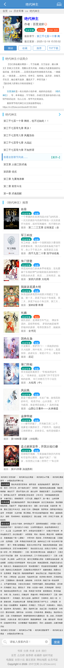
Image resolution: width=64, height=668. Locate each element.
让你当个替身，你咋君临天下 (22, 523)
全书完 (32, 330)
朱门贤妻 (26, 261)
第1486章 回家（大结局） (25, 438)
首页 (5, 11)
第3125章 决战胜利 (21, 469)
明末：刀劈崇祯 (10, 577)
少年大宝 (39, 495)
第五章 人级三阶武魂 (15, 164)
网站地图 (42, 659)
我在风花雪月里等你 (19, 484)
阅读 (10, 48)
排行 (44, 650)
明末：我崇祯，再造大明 (44, 534)
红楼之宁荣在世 (53, 530)
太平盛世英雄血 (10, 584)
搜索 (57, 642)
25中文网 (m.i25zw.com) (42, 664)
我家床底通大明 (31, 287)
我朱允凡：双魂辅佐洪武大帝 (15, 566)
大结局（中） (35, 382)
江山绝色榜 (17, 530)
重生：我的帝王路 (30, 608)
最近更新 (31, 659)
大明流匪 (9, 513)
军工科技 (26, 235)
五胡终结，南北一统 (49, 598)
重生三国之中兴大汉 (12, 509)
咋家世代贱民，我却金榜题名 (43, 584)
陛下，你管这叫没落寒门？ (34, 530)
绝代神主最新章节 (42, 630)
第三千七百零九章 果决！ (18, 128)
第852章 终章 (35, 305)
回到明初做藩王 (42, 523)
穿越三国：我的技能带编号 (23, 573)
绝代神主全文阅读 (26, 477)
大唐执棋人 (51, 605)
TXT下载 (53, 48)
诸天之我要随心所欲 (35, 559)
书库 (19, 650)
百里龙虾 (38, 24)
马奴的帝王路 (32, 577)
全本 (38, 650)
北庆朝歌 (9, 541)
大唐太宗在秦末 (24, 584)
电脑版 (10, 659)
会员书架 (53, 659)
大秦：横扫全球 (49, 619)
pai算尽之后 (21, 559)
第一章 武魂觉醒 (13, 193)
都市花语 (32, 484)
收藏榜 (38, 655)
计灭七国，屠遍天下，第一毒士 (37, 498)
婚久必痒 (34, 491)
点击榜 (21, 655)
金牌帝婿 (26, 416)
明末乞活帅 (31, 562)
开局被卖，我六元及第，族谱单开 (26, 598)
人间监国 (53, 601)
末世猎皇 (28, 534)
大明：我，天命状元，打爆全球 (16, 594)
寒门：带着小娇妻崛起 (16, 545)
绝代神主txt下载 (43, 477)
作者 (32, 650)
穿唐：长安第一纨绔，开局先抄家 (40, 587)
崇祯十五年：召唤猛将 (30, 509)
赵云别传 (21, 577)
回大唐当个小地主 (22, 527)
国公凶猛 (37, 516)
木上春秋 (11, 559)
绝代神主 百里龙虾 (8, 477)
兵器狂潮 (53, 505)
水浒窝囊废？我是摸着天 (28, 623)
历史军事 (19, 11)
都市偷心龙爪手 (10, 495)
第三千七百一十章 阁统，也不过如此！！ (26, 120)
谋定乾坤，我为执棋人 (13, 608)
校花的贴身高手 (44, 484)
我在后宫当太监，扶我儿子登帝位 (44, 548)
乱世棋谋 (7, 573)
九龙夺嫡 (18, 513)
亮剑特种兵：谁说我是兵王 (21, 516)
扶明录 (35, 488)
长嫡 (24, 313)
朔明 (7, 516)
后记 (30, 356)
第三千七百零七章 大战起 (18, 142)
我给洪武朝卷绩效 (50, 545)
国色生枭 (26, 338)
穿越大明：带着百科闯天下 (41, 594)
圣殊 (16, 555)
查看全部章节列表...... (32, 157)
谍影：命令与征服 (41, 505)
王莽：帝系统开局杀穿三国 (25, 541)
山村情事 (55, 498)
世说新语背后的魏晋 (49, 566)
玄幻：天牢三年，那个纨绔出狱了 (17, 488)
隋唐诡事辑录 (36, 619)
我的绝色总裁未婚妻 (47, 488)
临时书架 (48, 655)
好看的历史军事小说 (15, 480)
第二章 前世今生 (13, 186)
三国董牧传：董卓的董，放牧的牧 (19, 580)
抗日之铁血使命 (47, 502)
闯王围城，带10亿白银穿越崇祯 (35, 513)
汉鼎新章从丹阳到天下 (32, 569)
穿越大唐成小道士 (25, 505)
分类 (25, 650)
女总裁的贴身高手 (18, 502)
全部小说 (20, 659)
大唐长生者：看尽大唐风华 (18, 619)
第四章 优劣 (10, 171)
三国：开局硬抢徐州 (14, 616)
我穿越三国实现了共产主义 (37, 601)
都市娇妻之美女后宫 (26, 495)
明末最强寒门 (34, 566)
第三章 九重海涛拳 (14, 179)
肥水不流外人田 (22, 491)
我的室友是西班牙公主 (13, 591)
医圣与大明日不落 (34, 545)
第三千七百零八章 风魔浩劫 (19, 135)
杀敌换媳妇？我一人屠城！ (14, 538)
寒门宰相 (26, 364)
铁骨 (24, 209)
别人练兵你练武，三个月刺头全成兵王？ (36, 555)
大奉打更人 (8, 498)
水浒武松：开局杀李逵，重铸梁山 (38, 612)
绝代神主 (35, 11)
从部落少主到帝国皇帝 (16, 562)
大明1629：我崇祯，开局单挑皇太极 (41, 538)
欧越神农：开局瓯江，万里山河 (32, 605)
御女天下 (11, 491)
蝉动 (52, 513)
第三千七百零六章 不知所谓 (19, 149)
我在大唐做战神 (33, 502)
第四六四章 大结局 (38, 279)
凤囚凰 (25, 390)
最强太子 (21, 587)
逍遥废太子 (51, 552)
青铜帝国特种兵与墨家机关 (34, 616)
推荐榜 (29, 655)
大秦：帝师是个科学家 (32, 591)
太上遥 (8, 530)
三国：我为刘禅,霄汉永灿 (35, 552)
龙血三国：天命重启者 (48, 608)
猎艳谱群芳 (19, 498)
